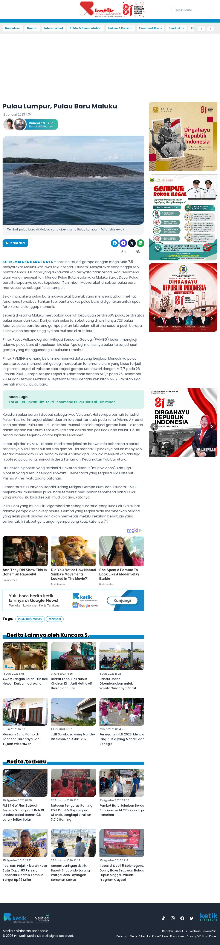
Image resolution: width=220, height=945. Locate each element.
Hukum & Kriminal (120, 28)
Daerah (32, 28)
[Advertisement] (110, 65)
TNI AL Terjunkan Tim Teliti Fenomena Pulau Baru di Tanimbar (62, 402)
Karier (213, 936)
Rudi (50, 123)
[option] (183, 136)
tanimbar (55, 619)
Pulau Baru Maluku (30, 619)
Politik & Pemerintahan (85, 28)
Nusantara (12, 28)
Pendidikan (176, 28)
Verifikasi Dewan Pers (203, 931)
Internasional (53, 28)
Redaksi (167, 931)
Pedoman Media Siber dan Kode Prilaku (142, 936)
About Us (181, 931)
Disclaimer (177, 936)
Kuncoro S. (37, 123)
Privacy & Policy (197, 936)
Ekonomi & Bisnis (150, 28)
